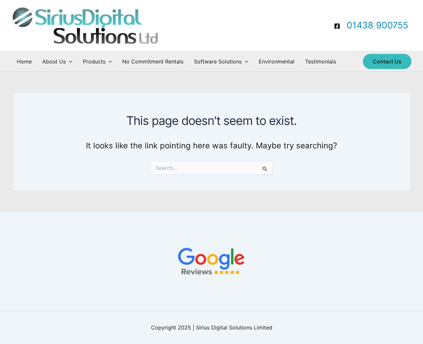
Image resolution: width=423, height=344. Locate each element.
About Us (54, 61)
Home (24, 61)
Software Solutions (218, 61)
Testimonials (320, 61)
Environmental (276, 61)
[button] (69, 61)
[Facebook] (337, 26)
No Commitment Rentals (152, 61)
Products (94, 61)
